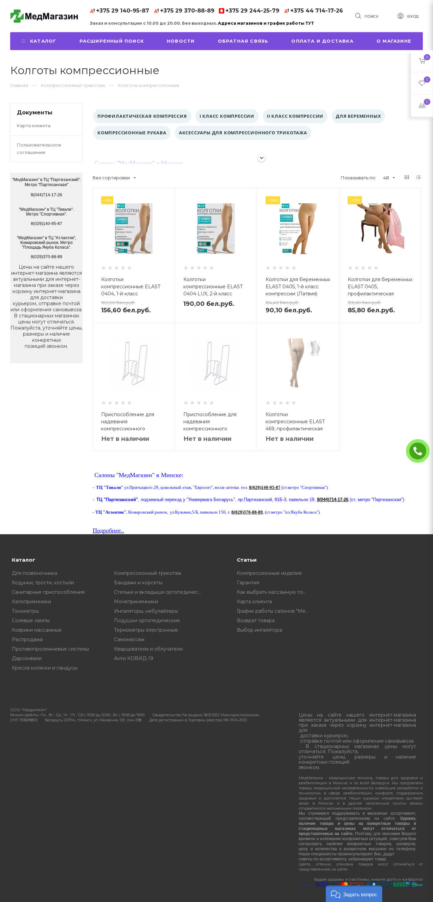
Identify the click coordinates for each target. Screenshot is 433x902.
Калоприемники (31, 602)
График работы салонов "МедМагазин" (275, 611)
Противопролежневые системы (50, 649)
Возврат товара (256, 620)
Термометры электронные (146, 630)
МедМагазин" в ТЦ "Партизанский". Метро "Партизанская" (47, 182)
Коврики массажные (37, 630)
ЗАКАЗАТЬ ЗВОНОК (420, 451)
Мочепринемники (136, 602)
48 (386, 177)
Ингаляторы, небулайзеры (146, 611)
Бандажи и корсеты (138, 583)
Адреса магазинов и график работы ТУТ (266, 23)
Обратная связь (243, 41)
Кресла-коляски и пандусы (44, 668)
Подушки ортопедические (147, 620)
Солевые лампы (31, 620)
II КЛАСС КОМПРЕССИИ (295, 116)
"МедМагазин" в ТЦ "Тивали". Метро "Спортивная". (46, 212)
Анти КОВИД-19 (133, 658)
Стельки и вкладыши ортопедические (160, 592)
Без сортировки (111, 177)
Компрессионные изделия (269, 573)
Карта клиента (33, 125)
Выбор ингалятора (259, 630)
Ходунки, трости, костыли (43, 583)
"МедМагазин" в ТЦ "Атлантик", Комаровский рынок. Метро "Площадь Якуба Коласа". (46, 242)
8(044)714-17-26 (332, 499)
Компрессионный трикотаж (147, 573)
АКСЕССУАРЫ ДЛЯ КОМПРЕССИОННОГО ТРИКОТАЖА (243, 133)
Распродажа (27, 639)
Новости (181, 41)
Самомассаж (129, 639)
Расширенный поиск (111, 41)
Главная (19, 85)
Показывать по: (358, 177)
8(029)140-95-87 (264, 487)
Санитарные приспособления (48, 592)
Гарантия (248, 583)
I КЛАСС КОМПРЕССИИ (227, 116)
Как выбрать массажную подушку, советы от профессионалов (275, 592)
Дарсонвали (27, 658)
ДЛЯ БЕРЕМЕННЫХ (358, 116)
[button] (354, 893)
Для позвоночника (34, 573)
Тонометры (25, 611)
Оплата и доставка (322, 41)
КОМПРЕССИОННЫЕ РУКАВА (131, 133)
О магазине (394, 41)
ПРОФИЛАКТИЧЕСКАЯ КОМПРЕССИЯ (142, 116)
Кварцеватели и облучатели (148, 649)
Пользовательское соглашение (39, 148)
